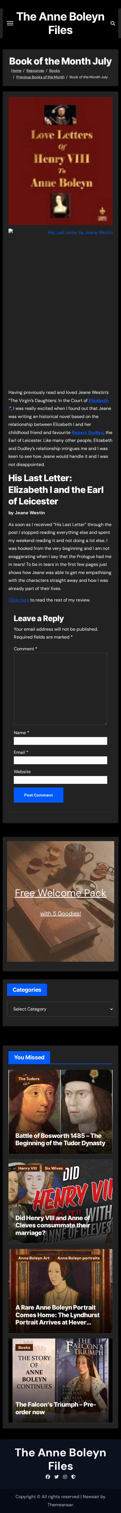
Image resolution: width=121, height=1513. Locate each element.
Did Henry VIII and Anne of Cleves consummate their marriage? (52, 1225)
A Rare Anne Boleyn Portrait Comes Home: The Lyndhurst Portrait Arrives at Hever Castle (57, 1318)
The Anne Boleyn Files (60, 23)
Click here (18, 600)
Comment (25, 649)
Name (21, 733)
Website (22, 772)
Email (21, 752)
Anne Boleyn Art (34, 1258)
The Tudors (28, 1078)
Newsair (91, 1497)
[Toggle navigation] (10, 23)
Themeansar (60, 1505)
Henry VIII (27, 1168)
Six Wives (54, 1168)
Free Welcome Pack (60, 892)
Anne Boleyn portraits (78, 1258)
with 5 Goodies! (60, 913)
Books (24, 1347)
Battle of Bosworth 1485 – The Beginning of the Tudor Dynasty (60, 1139)
